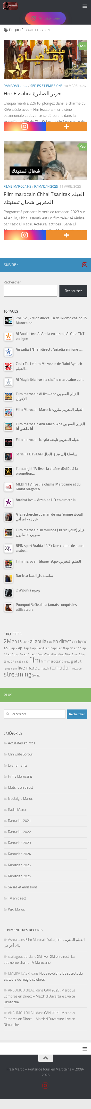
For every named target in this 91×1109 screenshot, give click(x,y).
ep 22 (78, 654)
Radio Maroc (17, 809)
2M (7, 641)
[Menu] (85, 6)
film (34, 660)
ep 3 (21, 648)
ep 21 (71, 654)
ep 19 (57, 654)
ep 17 (43, 654)
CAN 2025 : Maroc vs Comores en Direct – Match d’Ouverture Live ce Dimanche (39, 996)
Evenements (17, 765)
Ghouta (66, 661)
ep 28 (18, 661)
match (45, 668)
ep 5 (35, 648)
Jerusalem (10, 668)
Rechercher (12, 282)
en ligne (79, 641)
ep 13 (11, 654)
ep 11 (78, 648)
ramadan (61, 667)
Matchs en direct (20, 787)
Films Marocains (17, 186)
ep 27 (10, 661)
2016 (26, 642)
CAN (49, 642)
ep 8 (55, 648)
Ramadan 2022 (19, 832)
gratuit (76, 661)
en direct (62, 641)
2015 (17, 641)
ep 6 (42, 648)
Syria (36, 675)
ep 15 (27, 654)
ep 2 (14, 648)
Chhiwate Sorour (20, 754)
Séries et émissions (46, 86)
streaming (18, 674)
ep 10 (69, 648)
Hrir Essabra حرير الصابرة (32, 94)
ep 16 (36, 654)
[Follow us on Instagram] (84, 265)
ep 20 (64, 654)
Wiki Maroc (16, 909)
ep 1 (7, 648)
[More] (67, 126)
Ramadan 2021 (19, 821)
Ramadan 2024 (15, 86)
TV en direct (17, 898)
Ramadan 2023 (46, 186)
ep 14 (19, 654)
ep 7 (49, 648)
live (21, 668)
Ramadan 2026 (19, 876)
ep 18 (50, 654)
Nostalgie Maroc (20, 798)
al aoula (38, 641)
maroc (33, 668)
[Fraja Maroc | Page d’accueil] (13, 6)
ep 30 (25, 661)
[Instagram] (25, 126)
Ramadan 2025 (19, 865)
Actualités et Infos (21, 743)
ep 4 (28, 648)
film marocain (51, 661)
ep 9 (62, 648)
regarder (77, 668)
